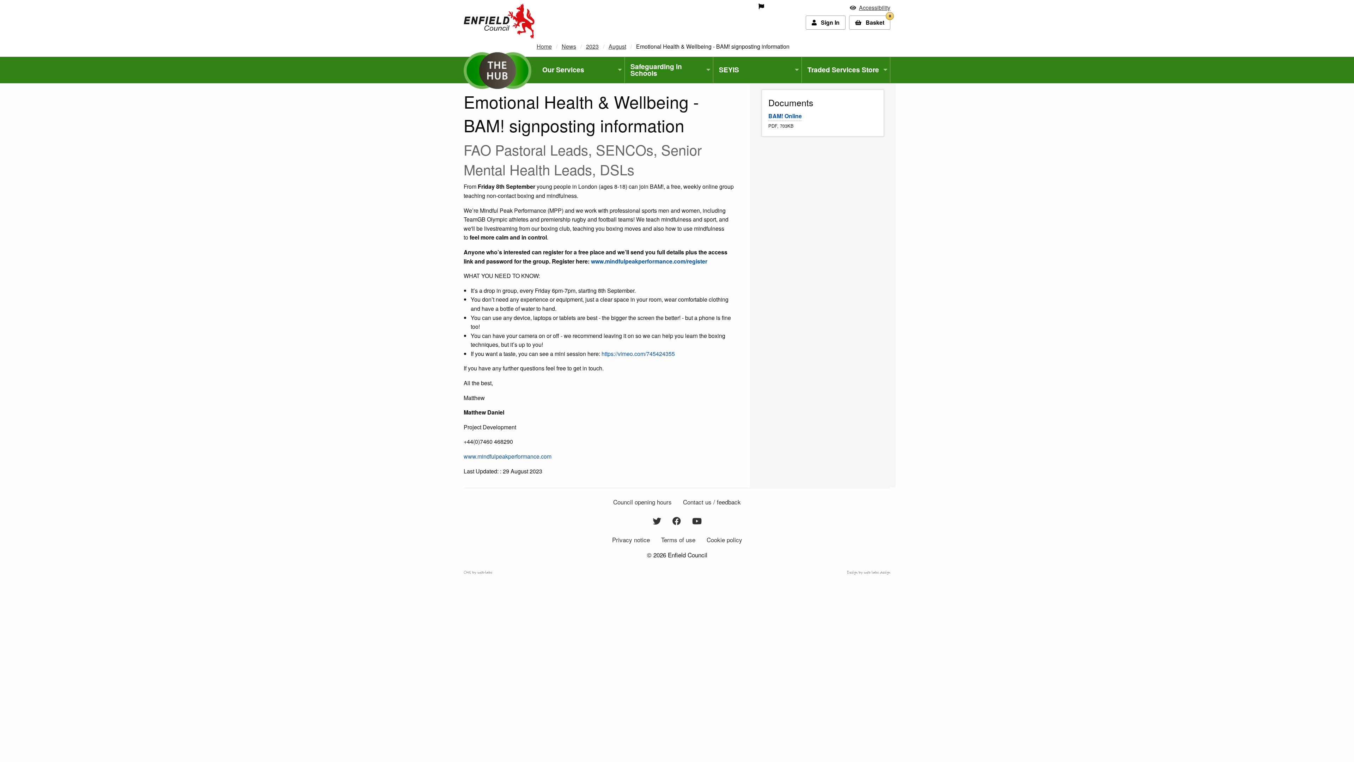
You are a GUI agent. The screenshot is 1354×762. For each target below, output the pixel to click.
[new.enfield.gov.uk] (499, 20)
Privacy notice (631, 539)
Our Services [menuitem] (563, 69)
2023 (592, 46)
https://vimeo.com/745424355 (638, 354)
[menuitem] (711, 6)
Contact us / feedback (712, 501)
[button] (870, 8)
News (569, 46)
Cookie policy (724, 539)
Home (544, 46)
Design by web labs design (868, 572)
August (617, 46)
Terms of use (678, 539)
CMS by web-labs (478, 572)
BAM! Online (785, 116)
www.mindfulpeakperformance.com (507, 456)
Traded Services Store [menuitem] (843, 69)
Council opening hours (642, 501)
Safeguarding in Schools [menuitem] (656, 69)
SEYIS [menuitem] (729, 69)
